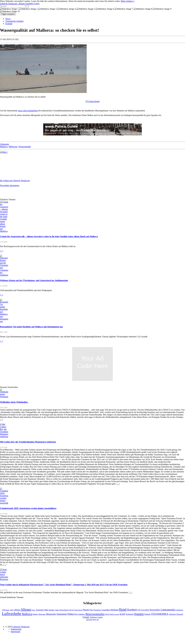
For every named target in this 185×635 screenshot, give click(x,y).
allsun (17, 609)
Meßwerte (13, 146)
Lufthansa (179, 610)
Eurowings (78, 610)
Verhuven (93, 617)
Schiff (122, 614)
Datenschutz (16, 629)
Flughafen (97, 610)
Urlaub (85, 617)
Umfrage (172, 614)
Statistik (147, 614)
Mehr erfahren (127, 1)
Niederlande (61, 614)
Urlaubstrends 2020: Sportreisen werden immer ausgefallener (28, 508)
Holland (114, 609)
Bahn (46, 610)
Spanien (139, 614)
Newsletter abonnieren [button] (9, 185)
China (57, 610)
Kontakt (8, 23)
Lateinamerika (168, 609)
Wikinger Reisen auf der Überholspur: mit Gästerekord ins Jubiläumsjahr (34, 280)
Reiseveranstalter (95, 613)
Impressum (15, 631)
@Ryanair (5, 610)
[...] (1, 251)
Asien (33, 610)
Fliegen (86, 610)
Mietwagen (42, 614)
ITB (139, 610)
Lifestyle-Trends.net (19, 3)
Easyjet (71, 610)
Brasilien (51, 610)
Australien (40, 610)
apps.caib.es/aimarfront (28, 110)
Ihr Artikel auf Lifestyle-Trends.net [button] (15, 180)
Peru (76, 614)
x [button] (133, 1)
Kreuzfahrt (155, 609)
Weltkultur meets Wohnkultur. (14, 402)
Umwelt (179, 614)
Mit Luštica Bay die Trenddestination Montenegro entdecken (28, 442)
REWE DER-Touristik (112, 614)
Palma (70, 614)
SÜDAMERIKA (159, 614)
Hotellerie (132, 609)
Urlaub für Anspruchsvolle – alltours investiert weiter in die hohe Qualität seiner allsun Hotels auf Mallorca (49, 236)
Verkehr (100, 617)
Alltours (26, 609)
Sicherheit (130, 614)
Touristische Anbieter (14, 21)
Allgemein (4, 144)
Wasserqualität (24, 146)
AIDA (12, 610)
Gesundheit (106, 610)
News (7, 19)
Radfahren (81, 614)
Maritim (35, 614)
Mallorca (4, 146)
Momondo (51, 614)
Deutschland (64, 610)
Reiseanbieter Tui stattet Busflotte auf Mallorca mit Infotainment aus (31, 327)
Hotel (122, 609)
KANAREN (145, 610)
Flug (91, 610)
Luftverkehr (11, 613)
